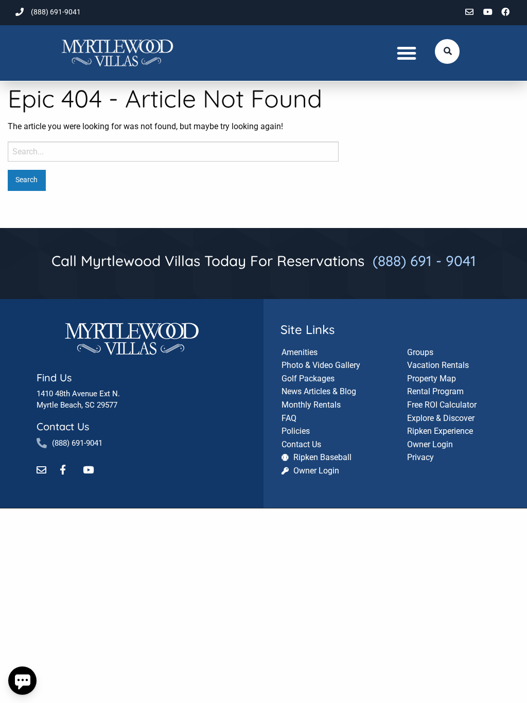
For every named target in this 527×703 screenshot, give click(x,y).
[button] (406, 53)
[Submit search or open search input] (447, 51)
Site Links (307, 329)
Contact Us (63, 426)
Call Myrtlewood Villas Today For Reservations (263, 261)
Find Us (54, 377)
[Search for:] (173, 152)
